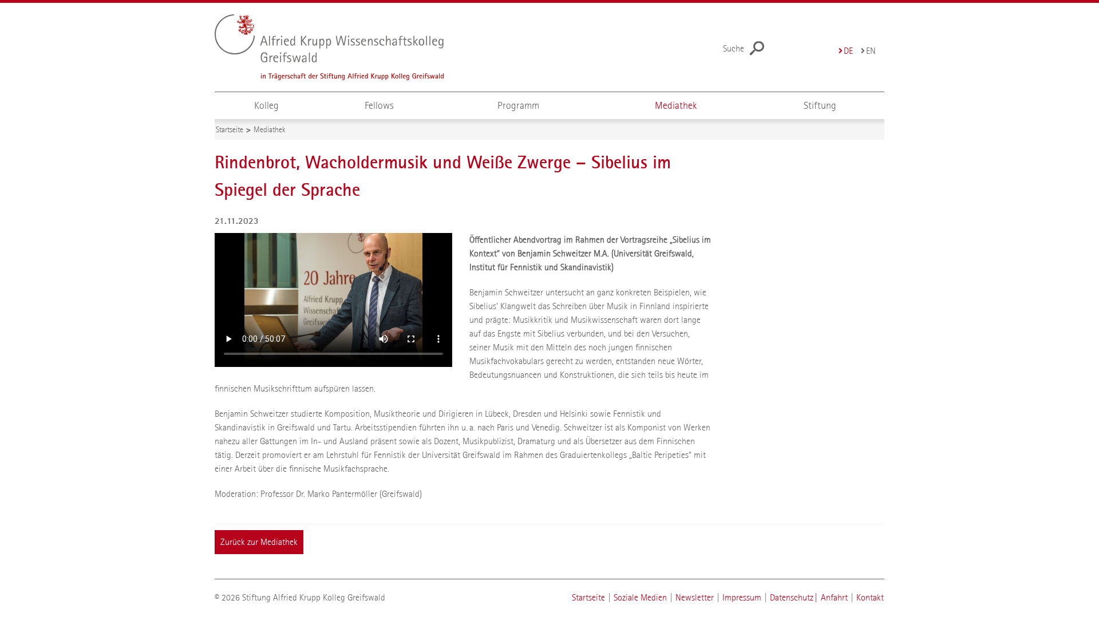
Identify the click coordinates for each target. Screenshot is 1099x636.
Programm (518, 106)
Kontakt (870, 597)
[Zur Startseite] (352, 47)
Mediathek (676, 106)
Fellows (379, 106)
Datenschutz (791, 597)
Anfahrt (834, 597)
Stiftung (820, 106)
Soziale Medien (640, 597)
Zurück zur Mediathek (259, 541)
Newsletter (694, 597)
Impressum (741, 597)
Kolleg (266, 106)
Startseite (588, 597)
